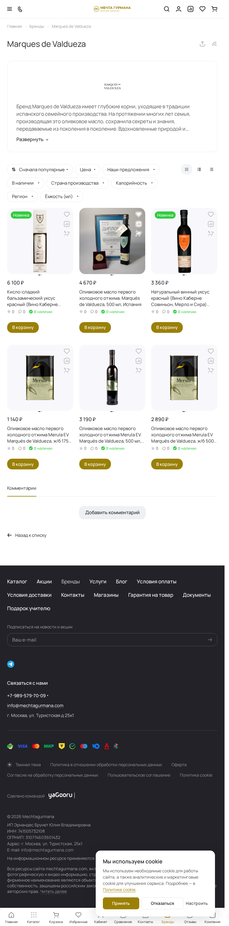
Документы (197, 594)
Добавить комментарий (112, 512)
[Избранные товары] (202, 9)
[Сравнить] (67, 224)
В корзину (23, 327)
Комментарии (21, 488)
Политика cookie (196, 775)
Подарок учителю (28, 608)
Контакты (72, 594)
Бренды (70, 581)
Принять (121, 903)
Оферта (179, 764)
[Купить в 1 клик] (67, 233)
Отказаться (162, 903)
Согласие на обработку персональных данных (52, 775)
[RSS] (214, 44)
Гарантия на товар (150, 594)
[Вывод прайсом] (211, 169)
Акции (44, 581)
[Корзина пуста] (214, 9)
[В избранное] (67, 214)
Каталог (17, 581)
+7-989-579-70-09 (26, 695)
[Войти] (179, 9)
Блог (121, 581)
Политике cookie (119, 889)
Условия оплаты (157, 581)
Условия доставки (29, 594)
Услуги (97, 581)
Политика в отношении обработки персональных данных (106, 764)
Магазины (106, 594)
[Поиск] (167, 9)
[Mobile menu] (9, 9)
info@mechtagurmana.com (35, 705)
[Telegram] (10, 664)
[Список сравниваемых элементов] (191, 9)
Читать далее (53, 891)
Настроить (197, 903)
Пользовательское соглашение (139, 775)
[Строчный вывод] (199, 169)
